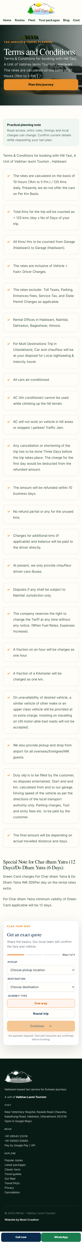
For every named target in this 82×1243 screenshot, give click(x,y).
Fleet (31, 20)
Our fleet (10, 1178)
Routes (20, 20)
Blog (66, 20)
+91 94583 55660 (16, 1140)
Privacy (9, 1187)
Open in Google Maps (18, 1121)
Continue (41, 1026)
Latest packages (15, 1164)
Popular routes (14, 1160)
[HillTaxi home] (41, 8)
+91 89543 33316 (16, 1136)
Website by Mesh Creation (22, 1219)
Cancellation (12, 1192)
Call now (21, 1237)
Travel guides (13, 1174)
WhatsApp (61, 1237)
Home (7, 20)
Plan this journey (41, 84)
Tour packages (49, 20)
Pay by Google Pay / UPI (20, 1145)
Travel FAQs (12, 1183)
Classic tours (12, 1169)
